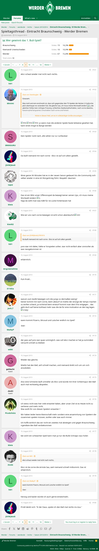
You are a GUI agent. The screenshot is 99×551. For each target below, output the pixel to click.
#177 (94, 431)
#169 (94, 255)
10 (29, 65)
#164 (94, 151)
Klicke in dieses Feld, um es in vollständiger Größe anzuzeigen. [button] (58, 115)
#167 (94, 210)
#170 (94, 275)
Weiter (47, 65)
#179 (94, 476)
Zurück (7, 65)
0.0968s (79, 549)
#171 (94, 294)
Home (91, 540)
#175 (94, 377)
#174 (94, 355)
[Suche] (95, 18)
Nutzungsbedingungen (53, 540)
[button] (37, 18)
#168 (94, 230)
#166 (94, 191)
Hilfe (85, 540)
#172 (94, 316)
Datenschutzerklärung (72, 540)
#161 (94, 70)
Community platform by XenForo (37, 545)
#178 (94, 451)
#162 (94, 89)
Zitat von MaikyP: (29, 481)
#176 (94, 399)
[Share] (90, 69)
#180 (94, 503)
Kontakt (39, 540)
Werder (6, 18)
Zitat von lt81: (27, 456)
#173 (94, 336)
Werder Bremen (9, 540)
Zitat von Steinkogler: (30, 94)
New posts (5, 22)
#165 (94, 171)
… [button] (16, 65)
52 (41, 65)
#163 (94, 131)
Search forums (17, 22)
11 (33, 65)
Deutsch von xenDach (70, 545)
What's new (30, 18)
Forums (17, 18)
